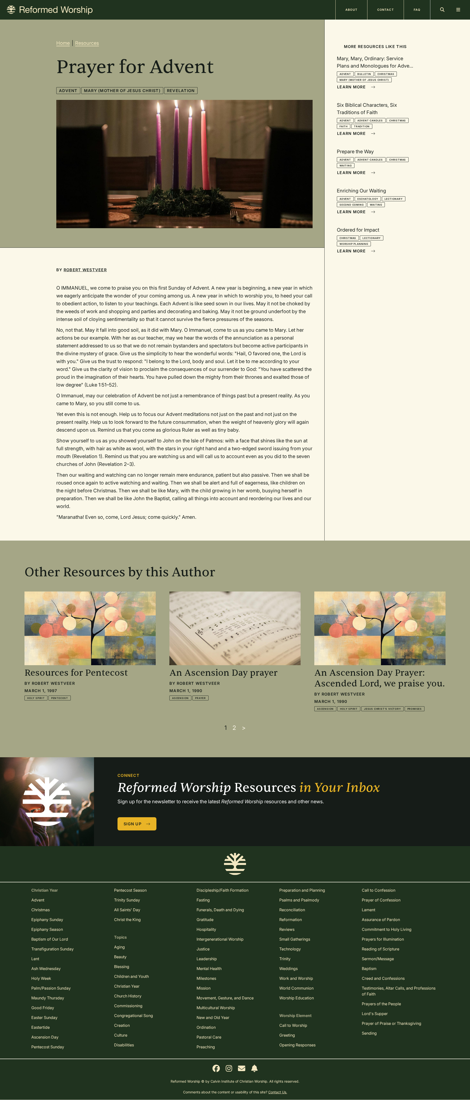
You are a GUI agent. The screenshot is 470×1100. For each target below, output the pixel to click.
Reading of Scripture (380, 948)
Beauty (120, 956)
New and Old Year (213, 1017)
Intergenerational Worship (220, 939)
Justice (203, 948)
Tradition (362, 126)
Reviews (286, 929)
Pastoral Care (209, 1037)
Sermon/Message (378, 958)
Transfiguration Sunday (52, 948)
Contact (385, 10)
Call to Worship (293, 1025)
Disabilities (124, 1044)
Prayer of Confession (381, 900)
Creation (122, 1025)
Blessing (121, 966)
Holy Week (41, 978)
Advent (68, 90)
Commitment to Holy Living (386, 929)
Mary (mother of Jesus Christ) (122, 90)
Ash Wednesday (46, 968)
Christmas (385, 73)
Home (63, 43)
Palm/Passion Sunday (51, 988)
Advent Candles (370, 120)
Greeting (287, 1035)
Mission (204, 988)
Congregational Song (133, 1015)
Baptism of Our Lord (49, 939)
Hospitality (206, 929)
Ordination (206, 1027)
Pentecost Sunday (47, 1046)
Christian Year (127, 986)
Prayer (200, 698)
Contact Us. (277, 1092)
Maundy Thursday (47, 997)
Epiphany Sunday (47, 919)
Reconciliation (292, 909)
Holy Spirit (36, 698)
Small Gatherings (294, 939)
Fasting (203, 900)
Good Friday (42, 1007)
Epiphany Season (47, 929)
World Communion (296, 988)
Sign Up (133, 823)
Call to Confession (378, 890)
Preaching (206, 1046)
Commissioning (128, 1005)
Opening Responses (297, 1044)
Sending (369, 1033)
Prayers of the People (381, 1003)
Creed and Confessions (383, 978)
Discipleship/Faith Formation (222, 890)
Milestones (206, 978)
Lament (368, 909)
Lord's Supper (375, 1013)
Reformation (290, 919)
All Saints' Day (127, 909)
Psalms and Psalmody (299, 900)
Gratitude (205, 919)
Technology (290, 948)
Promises (414, 708)
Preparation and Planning (302, 890)
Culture (120, 1035)
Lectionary (394, 198)
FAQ (417, 10)
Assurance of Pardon (381, 919)
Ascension (180, 698)
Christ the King (127, 919)
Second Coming (352, 204)
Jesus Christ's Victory (382, 708)
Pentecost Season (130, 890)
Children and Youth (131, 976)
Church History (127, 996)
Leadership (207, 958)
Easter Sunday (44, 1017)
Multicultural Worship (216, 1007)
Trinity (285, 958)
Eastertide (40, 1027)
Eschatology (367, 198)
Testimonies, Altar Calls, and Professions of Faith (398, 991)
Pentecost (59, 698)
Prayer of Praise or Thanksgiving (391, 1023)
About (351, 10)
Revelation (181, 90)
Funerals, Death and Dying (220, 909)
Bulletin (364, 73)
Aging (119, 947)
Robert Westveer (85, 269)
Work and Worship (296, 978)
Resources (87, 43)
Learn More (352, 86)
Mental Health (209, 968)
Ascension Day (45, 1037)
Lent (35, 958)
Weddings (288, 968)
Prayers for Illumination (383, 939)
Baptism (369, 968)
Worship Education (296, 997)
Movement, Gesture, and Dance (225, 997)
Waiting (346, 165)
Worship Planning (354, 243)
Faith (344, 126)
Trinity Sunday (127, 900)
